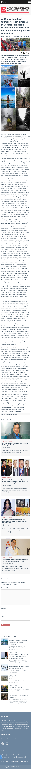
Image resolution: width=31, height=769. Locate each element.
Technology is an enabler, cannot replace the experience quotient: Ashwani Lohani (15, 560)
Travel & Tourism (12, 414)
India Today (13, 638)
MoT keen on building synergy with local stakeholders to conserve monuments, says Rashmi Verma (14, 521)
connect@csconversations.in (10, 739)
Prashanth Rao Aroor (23, 36)
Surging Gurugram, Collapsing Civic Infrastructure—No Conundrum (18, 642)
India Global (11, 754)
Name (3, 608)
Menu (3, 2)
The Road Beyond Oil (15, 687)
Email (3, 616)
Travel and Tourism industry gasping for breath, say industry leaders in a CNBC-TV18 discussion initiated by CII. (15, 481)
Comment (4, 588)
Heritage (4, 754)
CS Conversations (21, 767)
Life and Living (5, 757)
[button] (29, 2)
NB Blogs (13, 757)
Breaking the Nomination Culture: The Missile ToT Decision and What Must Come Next (19, 656)
